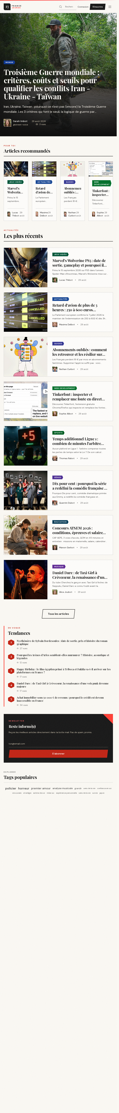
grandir (78, 788)
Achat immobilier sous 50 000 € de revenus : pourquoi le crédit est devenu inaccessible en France (60, 699)
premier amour (41, 788)
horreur (23, 788)
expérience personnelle (66, 793)
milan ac (50, 793)
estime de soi (39, 793)
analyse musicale (63, 788)
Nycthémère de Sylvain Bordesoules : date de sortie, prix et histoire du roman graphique (62, 642)
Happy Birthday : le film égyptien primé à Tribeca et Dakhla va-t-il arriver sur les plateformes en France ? (64, 671)
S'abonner (58, 753)
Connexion (83, 6)
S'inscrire (98, 6)
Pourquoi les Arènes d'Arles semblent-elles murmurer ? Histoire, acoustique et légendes (63, 657)
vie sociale (16, 793)
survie (95, 793)
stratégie (27, 793)
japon (101, 793)
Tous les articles (58, 614)
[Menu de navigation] (110, 7)
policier (10, 788)
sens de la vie (89, 788)
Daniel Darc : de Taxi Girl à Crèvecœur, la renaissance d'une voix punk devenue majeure (63, 685)
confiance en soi (104, 788)
